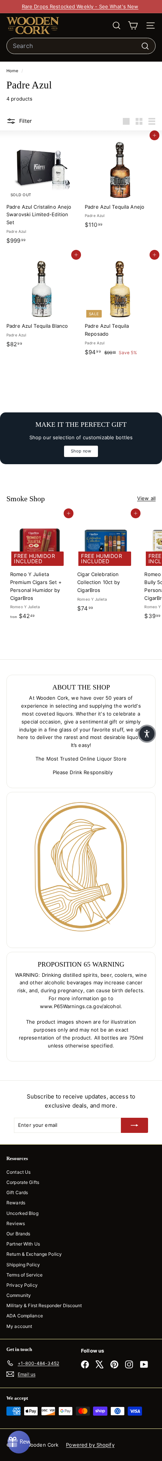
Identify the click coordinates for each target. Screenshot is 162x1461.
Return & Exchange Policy (34, 1254)
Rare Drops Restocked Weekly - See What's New (80, 6)
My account (19, 1326)
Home (13, 70)
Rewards (15, 1202)
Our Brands (18, 1233)
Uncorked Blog (22, 1213)
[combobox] (81, 46)
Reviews (15, 1223)
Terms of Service (24, 1275)
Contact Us (18, 1172)
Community (18, 1295)
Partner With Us (23, 1244)
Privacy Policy (22, 1285)
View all (146, 498)
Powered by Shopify (90, 1445)
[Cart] (133, 25)
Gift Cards (17, 1192)
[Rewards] (19, 1442)
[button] (147, 734)
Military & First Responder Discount (44, 1305)
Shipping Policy (23, 1264)
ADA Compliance (24, 1315)
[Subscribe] (134, 1125)
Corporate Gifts (22, 1182)
